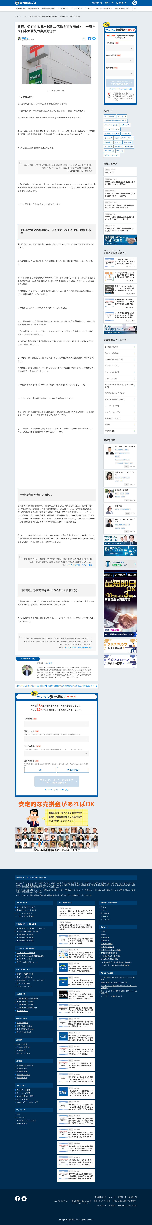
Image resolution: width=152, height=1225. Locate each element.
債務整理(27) (110, 431)
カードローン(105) (112, 406)
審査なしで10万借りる (25, 974)
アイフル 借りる (23, 1099)
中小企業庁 (105, 941)
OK (40, 770)
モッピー (104, 910)
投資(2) (107, 425)
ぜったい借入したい (24, 986)
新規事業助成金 (22, 1023)
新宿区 (127, 493)
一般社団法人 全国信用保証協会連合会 (115, 965)
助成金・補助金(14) (112, 353)
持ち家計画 (105, 913)
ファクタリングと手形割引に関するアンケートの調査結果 (119, 992)
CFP (131, 463)
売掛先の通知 (31, 761)
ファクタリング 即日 (24, 913)
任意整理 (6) (129, 146)
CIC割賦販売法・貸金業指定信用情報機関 (116, 962)
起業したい (21, 1117)
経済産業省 (105, 937)
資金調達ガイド (100, 1197)
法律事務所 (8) (109, 151)
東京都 (122, 493)
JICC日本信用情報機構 (109, 959)
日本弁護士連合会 (107, 947)
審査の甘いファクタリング (26, 910)
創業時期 (111, 68)
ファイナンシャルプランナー (122, 459)
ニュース (25, 16)
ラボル (103, 907)
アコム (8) (119, 151)
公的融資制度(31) (111, 347)
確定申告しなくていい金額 (26, 1120)
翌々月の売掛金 (32, 746)
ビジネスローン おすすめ (26, 953)
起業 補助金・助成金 (24, 1026)
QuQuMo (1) (126, 133)
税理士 (126, 449)
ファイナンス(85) (111, 378)
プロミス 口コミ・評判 (25, 1096)
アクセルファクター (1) (112, 133)
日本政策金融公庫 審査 (25, 1001)
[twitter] (94, 39)
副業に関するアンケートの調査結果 (114, 982)
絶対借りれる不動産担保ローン (28, 931)
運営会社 (112, 1205)
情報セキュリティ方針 (102, 1201)
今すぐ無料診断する (120, 83)
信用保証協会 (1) (110, 116)
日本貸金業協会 (106, 944)
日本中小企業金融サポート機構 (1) (116, 120)
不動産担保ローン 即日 (25, 937)
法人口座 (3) (108, 142)
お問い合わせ (132, 1205)
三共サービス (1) (120, 138)
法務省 (103, 934)
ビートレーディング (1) (112, 129)
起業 (18, 1114)
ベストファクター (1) (111, 125)
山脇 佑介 (25, 38)
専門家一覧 (122, 1197)
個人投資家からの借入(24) (115, 393)
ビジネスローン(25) (112, 366)
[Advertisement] (57, 459)
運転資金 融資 (22, 1123)
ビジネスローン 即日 (24, 959)
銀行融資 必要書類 (23, 1075)
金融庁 (103, 931)
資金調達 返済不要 (23, 1047)
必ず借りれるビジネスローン (27, 962)
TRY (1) (130, 138)
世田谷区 (117, 496)
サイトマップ (101, 1205)
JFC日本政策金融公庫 (109, 953)
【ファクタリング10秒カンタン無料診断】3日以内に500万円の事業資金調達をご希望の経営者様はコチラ (55, 686)
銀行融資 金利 (22, 1072)
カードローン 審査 (23, 1090)
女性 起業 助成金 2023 (25, 1029)
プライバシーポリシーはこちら (55, 790)
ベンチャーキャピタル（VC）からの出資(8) (119, 386)
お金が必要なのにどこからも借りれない (31, 980)
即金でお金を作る (23, 983)
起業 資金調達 (22, 1044)
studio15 (104, 916)
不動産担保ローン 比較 (25, 934)
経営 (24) (118, 142)
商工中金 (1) (122, 116)
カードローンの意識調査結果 (111, 996)
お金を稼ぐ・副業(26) (113, 418)
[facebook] (89, 39)
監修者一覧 (133, 1197)
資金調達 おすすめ (23, 1053)
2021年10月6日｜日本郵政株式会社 (78, 647)
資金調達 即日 (22, 1050)
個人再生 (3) (108, 146)
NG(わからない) (73, 770)
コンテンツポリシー (61, 1201)
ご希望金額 (30, 719)
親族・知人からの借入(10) (115, 399)
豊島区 (126, 463)
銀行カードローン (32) (112, 155)
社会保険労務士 (119, 449)
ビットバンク (106, 919)
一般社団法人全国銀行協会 (111, 956)
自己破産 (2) (119, 146)
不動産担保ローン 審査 (25, 941)
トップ (17, 16)
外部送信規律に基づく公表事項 (124, 1201)
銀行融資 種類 (22, 1078)
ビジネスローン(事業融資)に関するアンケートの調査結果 (119, 987)
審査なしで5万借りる (24, 977)
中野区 (123, 496)
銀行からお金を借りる (25, 1065)
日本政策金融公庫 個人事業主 (28, 998)
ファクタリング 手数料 (25, 916)
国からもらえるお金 (24, 1032)
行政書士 (117, 456)
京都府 (117, 481)
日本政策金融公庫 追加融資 (27, 1008)
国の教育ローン (22, 1011)
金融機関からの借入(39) (114, 359)
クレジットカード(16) (113, 412)
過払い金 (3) (127, 142)
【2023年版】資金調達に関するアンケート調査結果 (118, 978)
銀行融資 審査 (22, 1068)
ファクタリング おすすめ (26, 907)
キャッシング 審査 (23, 1093)
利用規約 (121, 1205)
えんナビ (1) (108, 138)
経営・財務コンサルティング (122, 453)
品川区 (123, 528)
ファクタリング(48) (112, 372)
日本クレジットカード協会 (111, 950)
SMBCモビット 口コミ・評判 (27, 1102)
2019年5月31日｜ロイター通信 (80, 565)
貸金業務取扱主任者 (125, 509)
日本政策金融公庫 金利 (25, 1005)
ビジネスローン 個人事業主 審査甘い (30, 956)
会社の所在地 (113, 55)
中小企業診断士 (119, 463)
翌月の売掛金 (31, 731)
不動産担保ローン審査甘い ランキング (31, 928)
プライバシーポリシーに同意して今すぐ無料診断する (56, 781)
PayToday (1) (125, 125)
